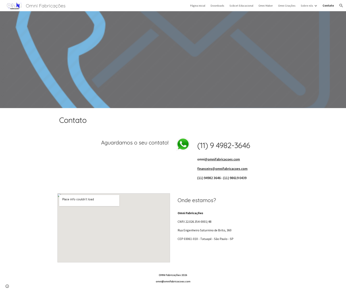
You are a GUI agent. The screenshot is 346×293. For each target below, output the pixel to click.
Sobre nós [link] (307, 5)
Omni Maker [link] (265, 5)
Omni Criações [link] (287, 5)
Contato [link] (328, 5)
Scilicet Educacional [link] (241, 5)
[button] (341, 5)
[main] (173, 120)
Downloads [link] (217, 5)
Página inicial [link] (197, 5)
